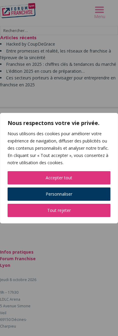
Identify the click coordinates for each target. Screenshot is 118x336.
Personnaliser (59, 194)
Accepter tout (59, 178)
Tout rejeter (59, 210)
